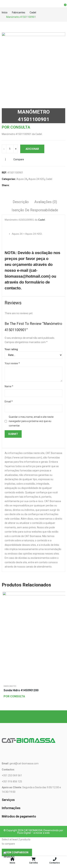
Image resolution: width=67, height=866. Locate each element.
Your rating (11, 349)
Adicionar (32, 148)
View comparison (16, 852)
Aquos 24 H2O (36, 179)
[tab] (20, 202)
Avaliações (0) (45, 202)
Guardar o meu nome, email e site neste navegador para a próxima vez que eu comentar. (31, 421)
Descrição (21, 202)
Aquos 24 (21, 179)
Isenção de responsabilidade (35, 210)
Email (9, 401)
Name (9, 386)
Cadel (49, 179)
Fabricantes (10, 686)
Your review (12, 363)
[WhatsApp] (9, 857)
